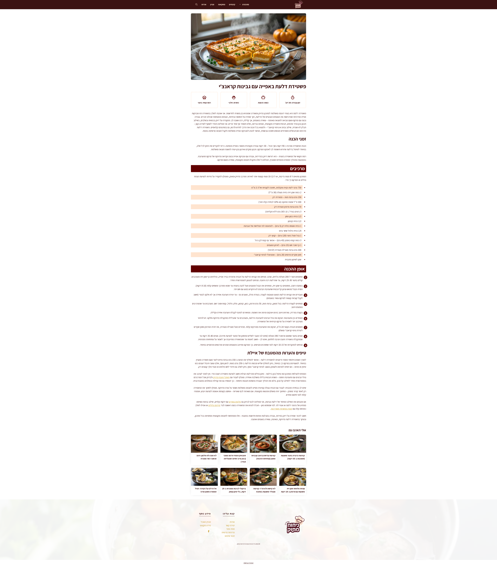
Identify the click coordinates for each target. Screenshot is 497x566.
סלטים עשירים (235, 401)
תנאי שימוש (230, 535)
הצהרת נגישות (248, 563)
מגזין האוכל (206, 521)
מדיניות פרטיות (228, 532)
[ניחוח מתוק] (298, 4)
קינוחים (232, 4)
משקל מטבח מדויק (221, 377)
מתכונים (245, 4)
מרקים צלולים (214, 405)
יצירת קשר (230, 525)
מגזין (212, 4)
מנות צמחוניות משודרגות (281, 408)
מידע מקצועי (205, 525)
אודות (203, 4)
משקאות (221, 4)
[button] (196, 4)
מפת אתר (230, 528)
